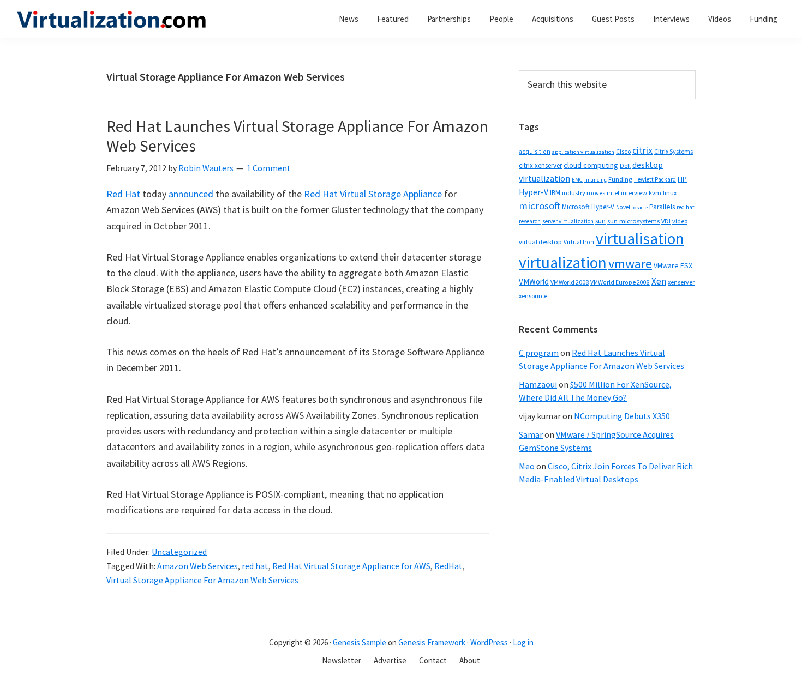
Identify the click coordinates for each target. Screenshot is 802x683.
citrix (642, 150)
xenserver (681, 282)
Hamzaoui (538, 384)
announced (191, 194)
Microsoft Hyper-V (588, 206)
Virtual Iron (579, 242)
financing (595, 179)
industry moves (583, 193)
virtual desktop (540, 242)
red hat (255, 565)
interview (634, 193)
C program (539, 352)
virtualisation (640, 238)
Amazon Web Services (197, 565)
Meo (527, 466)
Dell (625, 165)
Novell (624, 207)
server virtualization (568, 221)
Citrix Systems (673, 151)
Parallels (662, 206)
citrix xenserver (540, 165)
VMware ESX (673, 265)
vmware (630, 263)
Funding (620, 179)
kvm (655, 193)
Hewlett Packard (655, 179)
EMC (577, 179)
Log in (523, 642)
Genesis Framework (431, 642)
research (530, 221)
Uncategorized (179, 551)
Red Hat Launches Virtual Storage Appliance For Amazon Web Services (297, 136)
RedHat (448, 565)
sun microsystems (633, 221)
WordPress (489, 642)
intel (613, 193)
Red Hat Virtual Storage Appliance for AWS (351, 565)
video (679, 221)
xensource (533, 296)
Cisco (623, 151)
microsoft (539, 206)
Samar (531, 434)
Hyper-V (533, 192)
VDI (666, 221)
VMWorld (534, 281)
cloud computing (591, 165)
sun (600, 221)
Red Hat (123, 194)
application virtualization (583, 151)
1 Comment (269, 167)
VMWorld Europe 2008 (620, 282)
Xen (658, 281)
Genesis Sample (359, 642)
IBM (555, 192)
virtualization (563, 262)
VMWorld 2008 (569, 282)
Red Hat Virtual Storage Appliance (373, 194)
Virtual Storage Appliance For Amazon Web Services (202, 580)
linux (670, 193)
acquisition (534, 151)
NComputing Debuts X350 (622, 415)
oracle (640, 207)
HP (682, 179)
